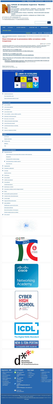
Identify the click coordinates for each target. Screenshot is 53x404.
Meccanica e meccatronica (9, 118)
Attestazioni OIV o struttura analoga (12, 159)
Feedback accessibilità (47, 380)
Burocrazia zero (9, 163)
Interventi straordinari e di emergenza (11, 210)
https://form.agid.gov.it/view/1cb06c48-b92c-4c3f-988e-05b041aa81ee (18, 51)
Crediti (30, 377)
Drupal (27, 399)
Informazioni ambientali (8, 207)
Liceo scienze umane (8, 111)
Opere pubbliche (7, 203)
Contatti (23, 1)
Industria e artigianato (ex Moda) (10, 130)
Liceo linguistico (7, 109)
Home (4, 27)
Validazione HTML (46, 372)
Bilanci (5, 191)
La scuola (10, 27)
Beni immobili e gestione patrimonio (10, 193)
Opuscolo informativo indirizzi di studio (11, 98)
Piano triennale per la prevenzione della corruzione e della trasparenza (19, 154)
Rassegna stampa (7, 30)
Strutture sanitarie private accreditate (11, 212)
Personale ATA (47, 32)
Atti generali (8, 156)
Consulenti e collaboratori (9, 168)
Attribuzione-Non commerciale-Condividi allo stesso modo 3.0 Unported (30, 397)
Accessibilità (44, 375)
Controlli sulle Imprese (8, 184)
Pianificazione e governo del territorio (11, 205)
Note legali (31, 375)
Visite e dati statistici (46, 381)
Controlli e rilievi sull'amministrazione (11, 196)
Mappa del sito (30, 1)
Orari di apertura (6, 375)
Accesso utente (48, 1)
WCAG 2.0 (44, 373)
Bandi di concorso (7, 173)
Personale (6, 170)
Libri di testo (6, 136)
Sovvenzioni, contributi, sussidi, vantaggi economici (13, 189)
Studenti (28, 32)
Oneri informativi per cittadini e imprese (13, 161)
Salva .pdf (44, 43)
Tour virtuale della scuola (9, 96)
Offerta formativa (20, 27)
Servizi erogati (7, 198)
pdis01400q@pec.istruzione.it (23, 19)
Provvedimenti (7, 182)
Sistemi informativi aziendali (9, 123)
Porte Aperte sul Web (16, 395)
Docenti (40, 32)
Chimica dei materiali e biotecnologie (11, 121)
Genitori (34, 32)
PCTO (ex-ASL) (7, 141)
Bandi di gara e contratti (8, 186)
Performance (6, 175)
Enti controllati (7, 177)
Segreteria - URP (32, 27)
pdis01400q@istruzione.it (10, 19)
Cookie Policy (32, 373)
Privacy (30, 372)
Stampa (49, 43)
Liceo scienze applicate (8, 107)
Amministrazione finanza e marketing (11, 125)
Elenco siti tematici (39, 1)
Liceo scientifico (7, 104)
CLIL (5, 145)
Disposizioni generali (8, 152)
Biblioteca (6, 143)
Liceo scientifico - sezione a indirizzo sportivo (12, 114)
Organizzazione (7, 166)
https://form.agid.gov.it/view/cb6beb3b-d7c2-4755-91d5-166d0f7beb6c (18, 55)
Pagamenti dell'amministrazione (10, 200)
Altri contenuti (7, 214)
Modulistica (5, 376)
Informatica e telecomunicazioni (10, 116)
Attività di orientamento (8, 93)
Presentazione (44, 27)
